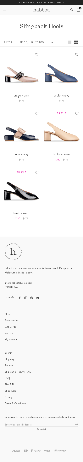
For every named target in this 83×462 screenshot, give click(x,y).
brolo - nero (21, 213)
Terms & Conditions (15, 403)
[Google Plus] (37, 297)
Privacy (9, 397)
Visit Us (9, 333)
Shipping (9, 359)
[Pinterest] (31, 297)
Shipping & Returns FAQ (18, 372)
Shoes (8, 314)
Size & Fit (10, 384)
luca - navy (21, 154)
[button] (5, 10)
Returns (9, 365)
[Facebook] (19, 297)
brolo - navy (61, 95)
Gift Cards (10, 327)
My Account (11, 339)
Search (8, 353)
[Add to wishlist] (37, 54)
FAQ (7, 378)
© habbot (41, 429)
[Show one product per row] (69, 42)
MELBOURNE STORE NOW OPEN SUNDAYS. (41, 2)
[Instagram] (25, 297)
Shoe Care (10, 391)
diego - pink (21, 95)
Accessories (11, 320)
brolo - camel (61, 154)
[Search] (72, 10)
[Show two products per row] (76, 42)
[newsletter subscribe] (76, 424)
